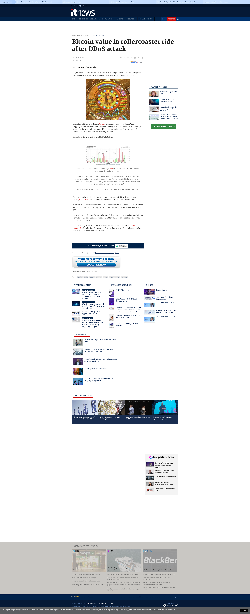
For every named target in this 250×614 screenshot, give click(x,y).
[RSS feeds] (86, 5)
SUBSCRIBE (171, 19)
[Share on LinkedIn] (131, 57)
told (111, 168)
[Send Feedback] (135, 57)
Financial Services (98, 36)
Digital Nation (102, 603)
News (80, 36)
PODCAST (141, 19)
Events (149, 285)
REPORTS (120, 19)
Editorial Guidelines (138, 597)
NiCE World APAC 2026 (165, 303)
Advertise (157, 597)
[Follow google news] (136, 62)
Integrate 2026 (162, 290)
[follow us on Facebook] (77, 5)
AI (99, 19)
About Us (129, 597)
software (124, 277)
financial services (114, 277)
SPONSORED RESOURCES (121, 285)
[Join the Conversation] (120, 57)
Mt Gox (102, 124)
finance (106, 277)
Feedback (151, 597)
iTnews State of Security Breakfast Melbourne (166, 312)
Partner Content (82, 285)
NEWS (73, 19)
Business (87, 36)
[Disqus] (107, 451)
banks (86, 277)
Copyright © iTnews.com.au (79, 271)
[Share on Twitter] (125, 57)
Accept (244, 610)
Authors (146, 597)
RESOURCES (130, 19)
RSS (178, 597)
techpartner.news (91, 603)
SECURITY (93, 19)
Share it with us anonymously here (107, 253)
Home (74, 36)
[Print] (142, 57)
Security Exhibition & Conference (164, 298)
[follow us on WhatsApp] (83, 5)
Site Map (174, 597)
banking (79, 277)
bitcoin (92, 277)
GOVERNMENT (83, 19)
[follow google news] (80, 5)
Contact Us (123, 597)
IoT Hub (110, 603)
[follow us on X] (74, 5)
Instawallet (84, 199)
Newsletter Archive (166, 597)
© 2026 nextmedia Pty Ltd (86, 597)
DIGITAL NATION (107, 19)
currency (98, 277)
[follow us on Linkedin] (71, 5)
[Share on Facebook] (128, 57)
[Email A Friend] (139, 57)
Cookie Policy (156, 610)
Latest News (7, 2)
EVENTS (149, 19)
